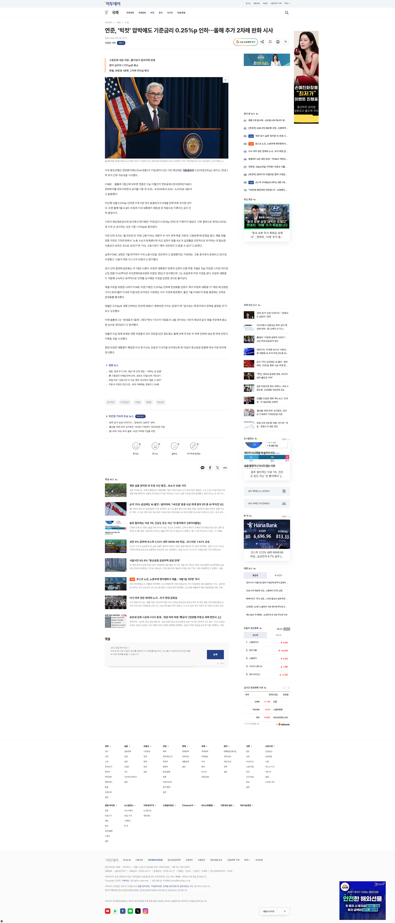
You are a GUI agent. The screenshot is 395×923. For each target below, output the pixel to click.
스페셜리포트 (168, 805)
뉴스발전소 (128, 805)
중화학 (165, 767)
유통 (164, 777)
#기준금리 (125, 471)
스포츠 (107, 836)
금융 (126, 746)
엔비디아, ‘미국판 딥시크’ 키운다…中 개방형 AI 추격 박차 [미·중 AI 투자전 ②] (272, 353)
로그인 (248, 3)
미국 (152, 12)
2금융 (126, 767)
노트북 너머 (269, 782)
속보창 (265, 3)
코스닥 (278, 635)
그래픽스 (127, 821)
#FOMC (111, 471)
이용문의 (201, 860)
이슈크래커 (128, 810)
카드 (126, 772)
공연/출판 (108, 831)
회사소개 (127, 860)
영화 (106, 821)
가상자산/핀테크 (130, 777)
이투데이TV (148, 805)
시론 (267, 761)
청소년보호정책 (174, 860)
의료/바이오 (167, 782)
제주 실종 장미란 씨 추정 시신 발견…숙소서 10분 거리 (158, 555)
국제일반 (142, 12)
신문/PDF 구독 (275, 3)
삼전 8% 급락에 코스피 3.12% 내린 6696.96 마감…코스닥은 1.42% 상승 (170, 611)
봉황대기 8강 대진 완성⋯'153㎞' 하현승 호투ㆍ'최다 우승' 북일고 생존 (280, 159)
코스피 (255, 635)
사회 (248, 746)
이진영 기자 (110, 43)
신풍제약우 (254, 642)
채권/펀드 (108, 782)
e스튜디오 (147, 810)
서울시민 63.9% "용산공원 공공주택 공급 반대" (155, 629)
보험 (126, 761)
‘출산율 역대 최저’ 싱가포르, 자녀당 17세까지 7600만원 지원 (137, 496)
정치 (225, 746)
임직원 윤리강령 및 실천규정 (175, 886)
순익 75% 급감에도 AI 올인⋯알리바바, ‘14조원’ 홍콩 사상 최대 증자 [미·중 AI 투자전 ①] (176, 573)
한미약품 (253, 650)
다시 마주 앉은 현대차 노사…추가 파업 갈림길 (153, 667)
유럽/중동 (181, 12)
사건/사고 (250, 761)
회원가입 (257, 3)
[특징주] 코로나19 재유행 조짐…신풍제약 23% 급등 (272, 128)
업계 (145, 756)
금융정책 (127, 751)
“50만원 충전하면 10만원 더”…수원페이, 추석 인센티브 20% (276, 190)
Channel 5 (187, 805)
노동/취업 (250, 767)
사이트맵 (259, 860)
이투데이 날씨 (226, 805)
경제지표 (185, 756)
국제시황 (108, 792)
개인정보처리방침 (155, 860)
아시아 (170, 12)
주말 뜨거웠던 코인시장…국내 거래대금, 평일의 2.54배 (134, 453)
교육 (247, 756)
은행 (126, 756)
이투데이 (108, 22)
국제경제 (130, 12)
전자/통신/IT (168, 756)
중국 (160, 12)
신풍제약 (253, 658)
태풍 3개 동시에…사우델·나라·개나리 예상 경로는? (271, 120)
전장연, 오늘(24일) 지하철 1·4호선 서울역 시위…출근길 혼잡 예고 (278, 166)
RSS (286, 3)
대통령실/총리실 (230, 751)
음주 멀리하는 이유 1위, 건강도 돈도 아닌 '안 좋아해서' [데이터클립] (165, 592)
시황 (106, 756)
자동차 (165, 761)
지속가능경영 (245, 805)
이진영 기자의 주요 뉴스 (121, 485)
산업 (164, 746)
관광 (106, 810)
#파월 (148, 471)
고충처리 (189, 860)
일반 (106, 797)
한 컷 (126, 826)
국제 (115, 12)
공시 (106, 751)
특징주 (255, 575)
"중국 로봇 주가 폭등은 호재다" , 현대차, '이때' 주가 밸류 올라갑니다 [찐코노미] (267, 237)
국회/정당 (227, 756)
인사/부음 (250, 777)
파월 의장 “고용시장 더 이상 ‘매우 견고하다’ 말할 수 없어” (135, 449)
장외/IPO (108, 767)
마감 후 (268, 772)
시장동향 (146, 751)
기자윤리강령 (156, 886)
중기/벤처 (166, 787)
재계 (164, 751)
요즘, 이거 (128, 816)
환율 (106, 787)
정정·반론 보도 (216, 860)
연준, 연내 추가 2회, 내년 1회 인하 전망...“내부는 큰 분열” (135, 440)
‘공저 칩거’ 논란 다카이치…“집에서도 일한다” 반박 (132, 492)
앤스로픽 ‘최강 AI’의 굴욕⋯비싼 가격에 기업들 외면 (132, 500)
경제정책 (185, 751)
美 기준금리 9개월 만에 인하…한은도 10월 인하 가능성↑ (135, 445)
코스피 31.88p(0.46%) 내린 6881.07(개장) (272, 182)
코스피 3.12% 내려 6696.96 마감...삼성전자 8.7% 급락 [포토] (267, 556)
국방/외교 (227, 761)
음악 (106, 826)
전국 (247, 772)
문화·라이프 (110, 805)
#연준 (137, 471)
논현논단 (268, 751)
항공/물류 (166, 772)
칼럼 (267, 777)
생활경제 (185, 761)
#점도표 (160, 471)
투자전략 (278, 575)
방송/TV (108, 816)
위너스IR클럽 (207, 805)
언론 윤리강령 (143, 886)
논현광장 (268, 756)
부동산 (146, 746)
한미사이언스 (254, 674)
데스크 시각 (269, 767)
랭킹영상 (146, 816)
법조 (247, 751)
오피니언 (269, 746)
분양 (145, 767)
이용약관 (139, 860)
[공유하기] (262, 41)
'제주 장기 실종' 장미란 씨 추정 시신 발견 (271, 136)
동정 (247, 782)
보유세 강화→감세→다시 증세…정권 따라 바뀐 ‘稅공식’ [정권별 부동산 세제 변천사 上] (175, 686)
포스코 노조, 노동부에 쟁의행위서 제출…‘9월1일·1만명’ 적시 (165, 648)
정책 (145, 761)
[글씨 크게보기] (285, 41)
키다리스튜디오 (255, 666)
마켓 (107, 746)
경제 (184, 746)
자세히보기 (140, 486)
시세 (106, 761)
